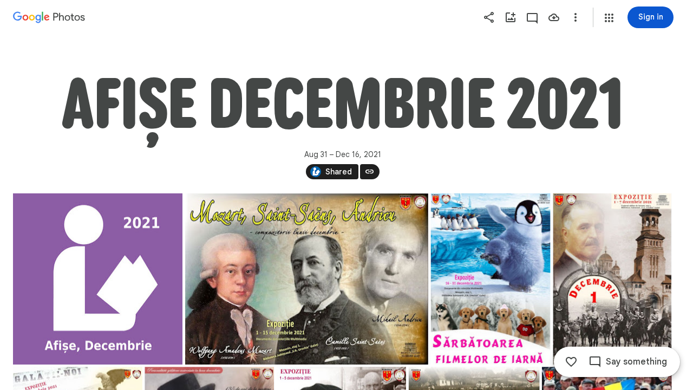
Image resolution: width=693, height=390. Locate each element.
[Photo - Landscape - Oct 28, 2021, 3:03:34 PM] (306, 279)
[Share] (489, 17)
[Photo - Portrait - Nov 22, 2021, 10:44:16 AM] (491, 279)
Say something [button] (636, 361)
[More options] (575, 17)
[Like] (571, 362)
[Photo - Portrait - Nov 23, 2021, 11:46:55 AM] (612, 279)
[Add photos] (510, 17)
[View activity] (532, 17)
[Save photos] (554, 17)
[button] (609, 18)
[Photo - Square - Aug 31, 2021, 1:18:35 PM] (97, 279)
